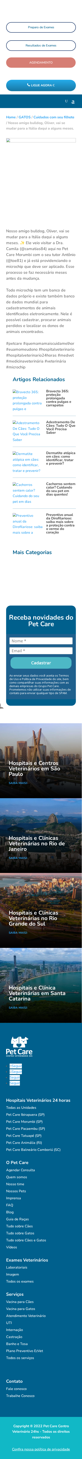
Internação (14, 1329)
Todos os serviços (20, 1358)
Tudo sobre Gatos (20, 1233)
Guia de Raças (17, 1219)
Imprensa (13, 1198)
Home (11, 117)
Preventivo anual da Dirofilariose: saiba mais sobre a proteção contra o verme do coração (60, 523)
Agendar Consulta (20, 1170)
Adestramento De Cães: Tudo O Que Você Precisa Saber (60, 427)
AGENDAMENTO (41, 62)
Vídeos (11, 1247)
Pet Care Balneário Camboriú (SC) (33, 1149)
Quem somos (16, 1177)
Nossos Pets (16, 1191)
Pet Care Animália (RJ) (24, 1142)
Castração (14, 1337)
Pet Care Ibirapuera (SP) (25, 1114)
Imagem (12, 1274)
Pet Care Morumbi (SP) (24, 1121)
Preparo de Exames (41, 27)
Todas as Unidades (21, 1107)
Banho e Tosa (17, 1344)
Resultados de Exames (41, 45)
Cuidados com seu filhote (53, 117)
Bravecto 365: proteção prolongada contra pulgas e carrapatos (58, 398)
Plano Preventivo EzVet (24, 1351)
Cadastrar (41, 663)
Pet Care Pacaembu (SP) (25, 1128)
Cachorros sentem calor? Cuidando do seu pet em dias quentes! (60, 489)
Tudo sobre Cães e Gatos (26, 1240)
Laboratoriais (16, 1267)
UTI (9, 1322)
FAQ (9, 1205)
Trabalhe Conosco (20, 1395)
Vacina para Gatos (20, 1308)
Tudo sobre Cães (19, 1226)
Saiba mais (17, 783)
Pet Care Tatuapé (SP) (24, 1135)
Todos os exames (20, 1281)
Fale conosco (16, 1388)
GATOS (25, 117)
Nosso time (15, 1184)
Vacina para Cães (20, 1301)
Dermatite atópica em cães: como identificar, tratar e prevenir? (60, 458)
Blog (10, 1212)
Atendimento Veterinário (26, 1315)
